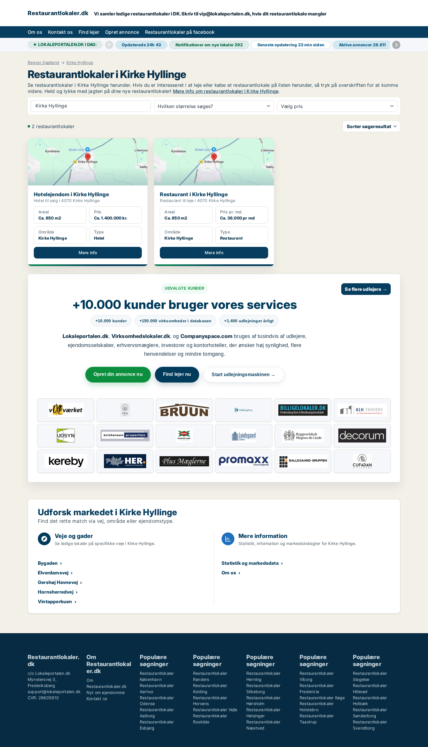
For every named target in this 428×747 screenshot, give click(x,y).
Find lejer (89, 32)
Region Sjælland (43, 62)
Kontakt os (60, 32)
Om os (35, 32)
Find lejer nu (177, 374)
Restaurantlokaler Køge (322, 697)
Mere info (88, 252)
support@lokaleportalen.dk (54, 691)
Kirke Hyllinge (79, 62)
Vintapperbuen (55, 601)
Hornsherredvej (55, 592)
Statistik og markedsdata (250, 563)
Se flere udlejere (366, 289)
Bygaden (48, 563)
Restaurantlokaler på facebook (180, 32)
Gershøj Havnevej (58, 582)
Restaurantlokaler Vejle (215, 709)
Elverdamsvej (53, 573)
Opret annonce (122, 32)
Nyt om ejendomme (105, 692)
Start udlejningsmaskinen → (243, 374)
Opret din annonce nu (118, 374)
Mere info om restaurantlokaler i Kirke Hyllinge (225, 91)
